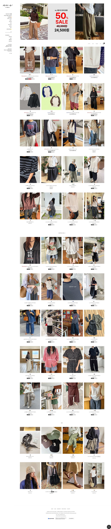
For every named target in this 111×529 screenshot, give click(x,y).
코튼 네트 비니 (30, 491)
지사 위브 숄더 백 (94, 491)
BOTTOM (10, 24)
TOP (11, 23)
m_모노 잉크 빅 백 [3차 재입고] (92, 456)
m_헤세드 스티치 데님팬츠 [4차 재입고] (94, 266)
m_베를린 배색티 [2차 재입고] (30, 185)
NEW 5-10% (9, 18)
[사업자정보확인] (74, 513)
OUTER (10, 21)
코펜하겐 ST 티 (51, 112)
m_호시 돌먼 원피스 (73, 375)
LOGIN (89, 43)
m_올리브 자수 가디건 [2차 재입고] (30, 266)
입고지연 (10, 41)
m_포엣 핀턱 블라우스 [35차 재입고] (94, 185)
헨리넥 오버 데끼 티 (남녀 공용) (72, 112)
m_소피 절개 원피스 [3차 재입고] (94, 302)
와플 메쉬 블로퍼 (72, 491)
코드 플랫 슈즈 (73, 456)
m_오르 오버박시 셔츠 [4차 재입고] (94, 149)
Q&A (11, 38)
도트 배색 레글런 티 (94, 76)
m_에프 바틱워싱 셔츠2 (30, 112)
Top (109, 527)
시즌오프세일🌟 (9, 29)
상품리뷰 (10, 39)
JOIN (93, 43)
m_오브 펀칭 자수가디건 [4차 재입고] (51, 339)
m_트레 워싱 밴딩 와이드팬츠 (94, 112)
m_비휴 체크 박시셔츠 (51, 375)
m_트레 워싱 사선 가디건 (73, 76)
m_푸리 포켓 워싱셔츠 (51, 76)
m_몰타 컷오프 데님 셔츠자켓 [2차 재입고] (30, 339)
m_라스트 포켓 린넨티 (94, 339)
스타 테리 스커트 (73, 149)
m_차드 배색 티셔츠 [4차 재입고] (73, 302)
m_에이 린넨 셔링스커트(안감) (30, 375)
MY (100, 43)
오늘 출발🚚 (10, 17)
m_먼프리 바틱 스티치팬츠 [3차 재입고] (73, 339)
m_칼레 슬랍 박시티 (30, 149)
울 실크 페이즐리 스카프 (30, 456)
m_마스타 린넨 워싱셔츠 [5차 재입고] (72, 266)
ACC (11, 27)
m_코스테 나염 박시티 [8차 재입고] (51, 266)
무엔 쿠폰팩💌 (7, 35)
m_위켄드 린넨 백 (48, 491)
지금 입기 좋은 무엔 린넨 (8, 15)
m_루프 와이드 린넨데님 (51, 302)
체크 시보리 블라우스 (72, 185)
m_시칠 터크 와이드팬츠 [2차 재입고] (30, 76)
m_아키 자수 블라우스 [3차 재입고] (51, 185)
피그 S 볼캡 (51, 456)
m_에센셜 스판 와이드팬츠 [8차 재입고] (94, 375)
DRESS (10, 26)
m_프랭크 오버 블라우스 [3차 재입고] (30, 302)
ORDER (97, 43)
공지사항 (10, 36)
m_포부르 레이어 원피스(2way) (51, 149)
